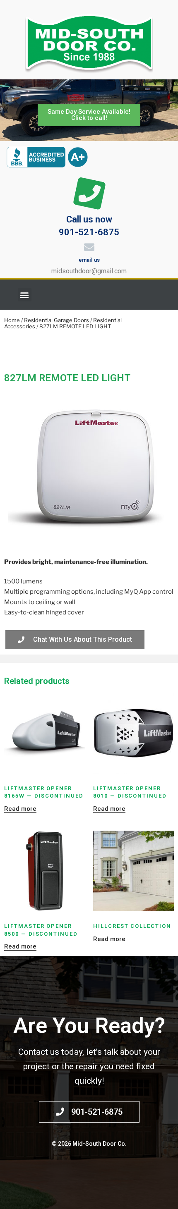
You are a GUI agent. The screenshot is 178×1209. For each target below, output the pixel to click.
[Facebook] (163, 295)
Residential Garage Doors (56, 320)
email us (89, 260)
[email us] (89, 247)
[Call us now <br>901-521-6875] (89, 194)
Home (12, 320)
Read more (20, 808)
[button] (24, 294)
